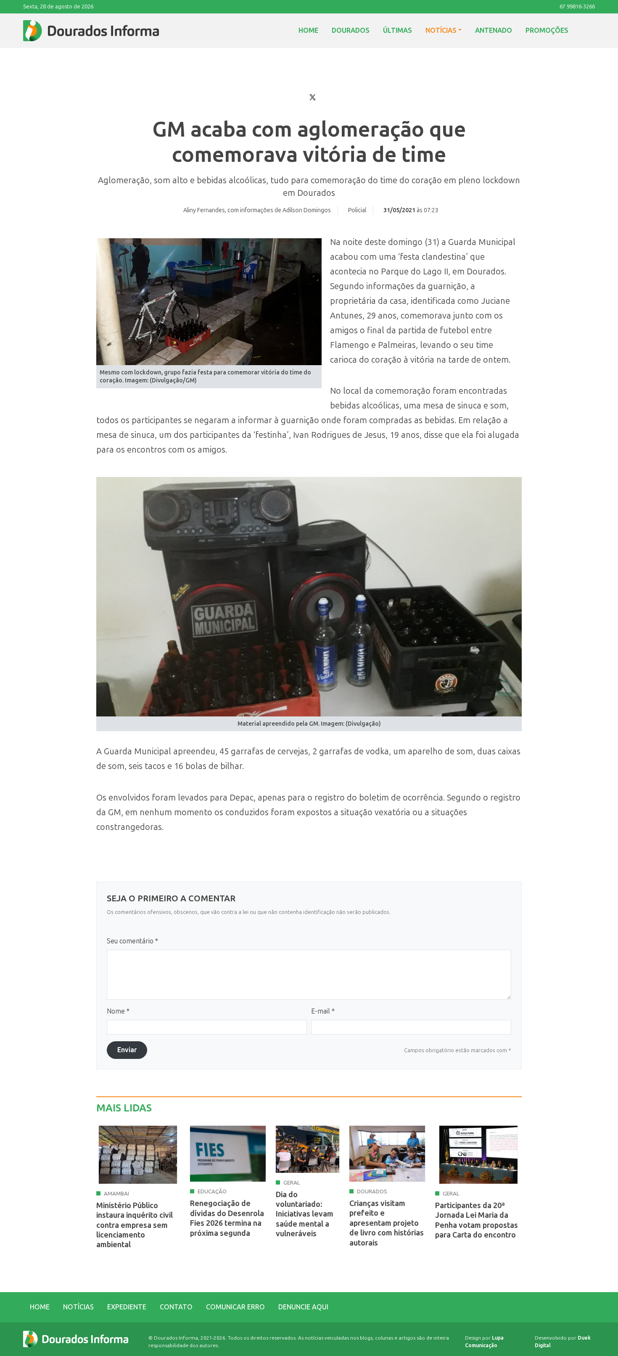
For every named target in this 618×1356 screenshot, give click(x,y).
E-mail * (323, 1011)
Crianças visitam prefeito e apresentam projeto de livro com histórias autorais (386, 1223)
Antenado (493, 30)
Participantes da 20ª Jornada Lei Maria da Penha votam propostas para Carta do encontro (476, 1220)
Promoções (547, 30)
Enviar (127, 1050)
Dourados (351, 30)
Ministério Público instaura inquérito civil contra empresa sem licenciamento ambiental (134, 1225)
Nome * (118, 1011)
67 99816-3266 (577, 6)
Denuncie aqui (303, 1307)
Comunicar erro (235, 1307)
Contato (176, 1307)
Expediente (126, 1307)
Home (308, 30)
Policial (357, 210)
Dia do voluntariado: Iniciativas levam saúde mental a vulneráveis (304, 1214)
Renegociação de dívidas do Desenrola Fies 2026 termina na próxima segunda (227, 1218)
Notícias (441, 30)
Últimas (397, 30)
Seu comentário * (132, 941)
